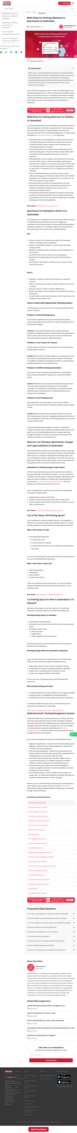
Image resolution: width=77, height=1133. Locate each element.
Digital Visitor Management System (40, 852)
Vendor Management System (38, 843)
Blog (34, 12)
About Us (18, 1076)
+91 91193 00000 (47, 1079)
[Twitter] (6, 52)
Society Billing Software (36, 875)
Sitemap (17, 1090)
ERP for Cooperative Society (37, 870)
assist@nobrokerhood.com (49, 1076)
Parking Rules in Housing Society (47, 206)
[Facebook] (16, 52)
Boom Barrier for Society (36, 830)
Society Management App (36, 803)
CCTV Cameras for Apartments (38, 825)
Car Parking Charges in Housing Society (49, 510)
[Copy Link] (21, 52)
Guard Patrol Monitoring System (39, 879)
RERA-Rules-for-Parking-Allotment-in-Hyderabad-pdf (45, 710)
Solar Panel (27, 1115)
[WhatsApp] (1, 52)
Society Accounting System (30, 1077)
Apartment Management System (39, 821)
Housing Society (33, 834)
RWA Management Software (37, 893)
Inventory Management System (38, 884)
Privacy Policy (19, 1079)
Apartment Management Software (31, 1087)
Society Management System (38, 807)
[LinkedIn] (11, 52)
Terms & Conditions (18, 1083)
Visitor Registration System (37, 861)
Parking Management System (30, 1097)
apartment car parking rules (45, 135)
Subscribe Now (51, 1060)
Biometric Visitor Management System (41, 857)
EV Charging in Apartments (37, 839)
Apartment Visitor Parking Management (49, 594)
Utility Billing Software (35, 848)
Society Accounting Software (38, 816)
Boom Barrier (28, 1104)
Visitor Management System (37, 812)
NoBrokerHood (65, 786)
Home (28, 12)
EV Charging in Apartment (32, 1107)
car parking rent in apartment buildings (50, 481)
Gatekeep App (33, 888)
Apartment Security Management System (42, 866)
